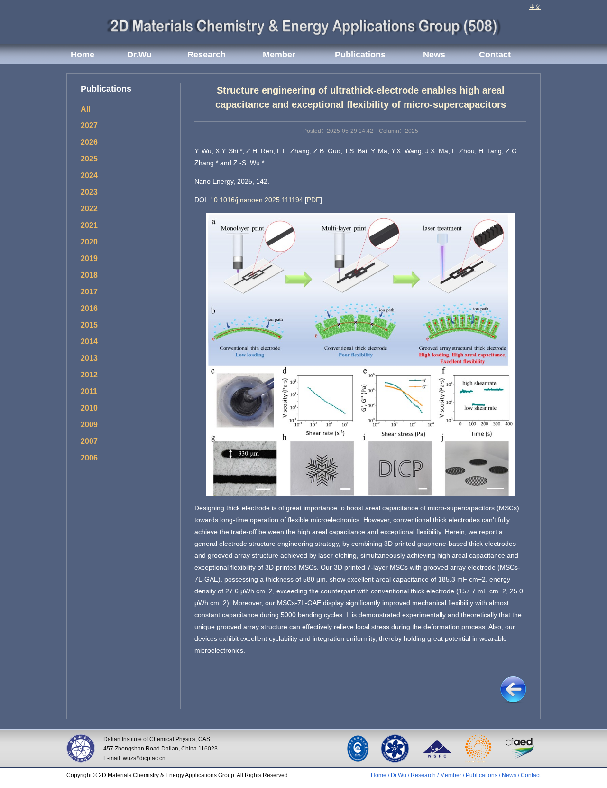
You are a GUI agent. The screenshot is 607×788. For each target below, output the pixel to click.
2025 (89, 159)
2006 (89, 458)
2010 (89, 408)
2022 (89, 209)
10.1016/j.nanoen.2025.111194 (256, 200)
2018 (89, 275)
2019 (89, 258)
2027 (89, 126)
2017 (89, 292)
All (85, 109)
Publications (360, 54)
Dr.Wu (139, 54)
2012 (89, 375)
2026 (89, 142)
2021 (89, 225)
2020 (89, 242)
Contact (495, 54)
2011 (89, 391)
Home (82, 54)
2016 (89, 308)
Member (279, 54)
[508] (304, 25)
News (434, 54)
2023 (89, 192)
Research (206, 54)
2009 (89, 425)
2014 (89, 342)
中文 (535, 7)
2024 (89, 175)
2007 (89, 441)
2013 (89, 358)
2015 (89, 325)
